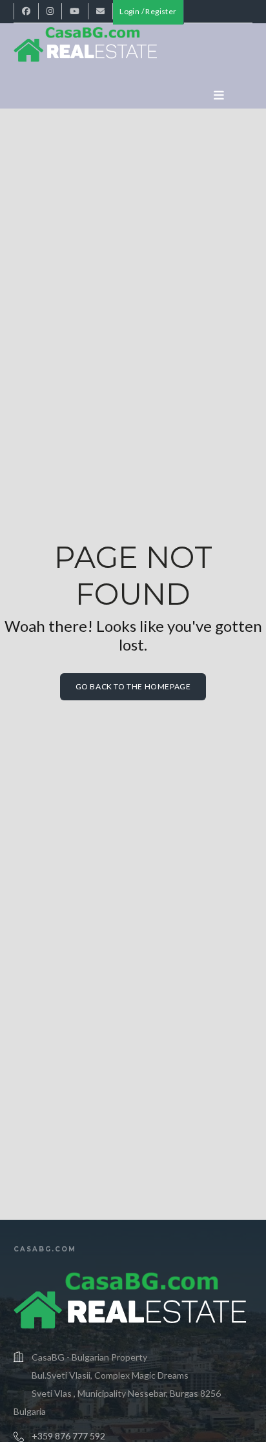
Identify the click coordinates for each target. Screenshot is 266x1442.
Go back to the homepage (133, 686)
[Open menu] (219, 96)
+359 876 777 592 (68, 1435)
